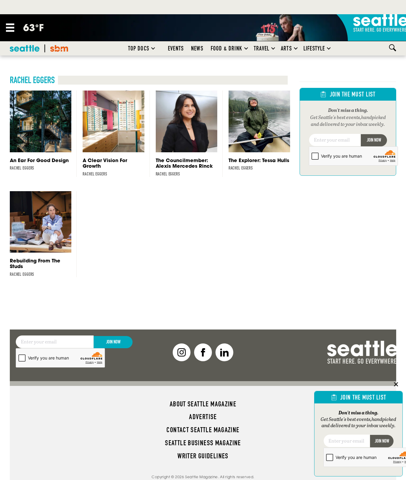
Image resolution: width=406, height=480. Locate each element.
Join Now (374, 140)
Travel (261, 48)
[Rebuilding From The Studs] (43, 234)
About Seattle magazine (203, 404)
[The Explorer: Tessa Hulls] (262, 131)
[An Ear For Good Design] (43, 131)
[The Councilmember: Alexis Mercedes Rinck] (189, 134)
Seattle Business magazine (203, 443)
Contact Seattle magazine (202, 430)
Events (176, 48)
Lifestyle (314, 48)
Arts (286, 48)
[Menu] (10, 27)
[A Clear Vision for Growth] (116, 134)
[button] (153, 48)
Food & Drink (226, 48)
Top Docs (138, 48)
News (197, 48)
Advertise (203, 417)
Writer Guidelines (203, 456)
